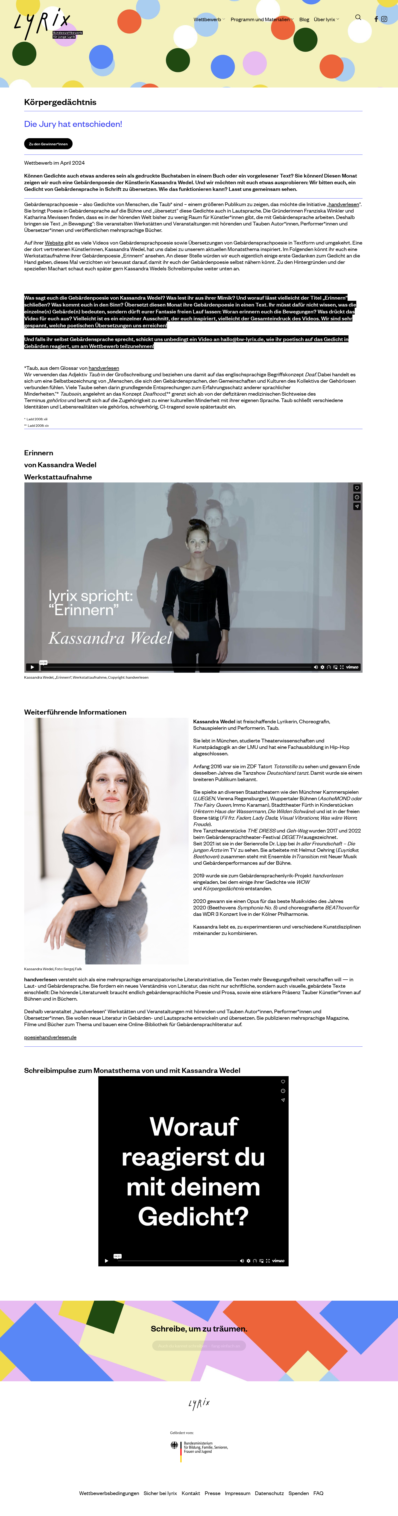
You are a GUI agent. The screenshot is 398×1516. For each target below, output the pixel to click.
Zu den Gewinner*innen (48, 143)
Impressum (237, 1493)
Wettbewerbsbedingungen (109, 1493)
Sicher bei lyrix (160, 1493)
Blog (304, 19)
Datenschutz (269, 1493)
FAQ (318, 1493)
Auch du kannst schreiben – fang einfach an (199, 1345)
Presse (212, 1493)
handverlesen (344, 204)
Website (54, 242)
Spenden (299, 1493)
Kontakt (191, 1493)
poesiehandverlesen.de (50, 1037)
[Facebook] (376, 17)
